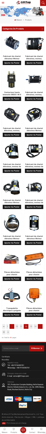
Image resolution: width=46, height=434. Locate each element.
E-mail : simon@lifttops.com (18, 376)
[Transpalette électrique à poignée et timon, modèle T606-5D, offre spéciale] (11, 295)
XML (34, 417)
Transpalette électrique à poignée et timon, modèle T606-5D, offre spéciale (12, 309)
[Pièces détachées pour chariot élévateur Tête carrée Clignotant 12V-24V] (34, 259)
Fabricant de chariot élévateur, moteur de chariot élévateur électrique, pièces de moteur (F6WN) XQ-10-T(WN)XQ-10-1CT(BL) (12, 165)
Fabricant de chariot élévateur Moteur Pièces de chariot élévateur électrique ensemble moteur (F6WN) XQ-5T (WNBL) (12, 201)
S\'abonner (35, 348)
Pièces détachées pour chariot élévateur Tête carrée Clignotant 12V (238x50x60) (12, 273)
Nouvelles (5, 360)
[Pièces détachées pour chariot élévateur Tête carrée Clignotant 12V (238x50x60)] (11, 259)
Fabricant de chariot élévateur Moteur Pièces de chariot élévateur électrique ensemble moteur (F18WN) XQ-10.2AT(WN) (12, 237)
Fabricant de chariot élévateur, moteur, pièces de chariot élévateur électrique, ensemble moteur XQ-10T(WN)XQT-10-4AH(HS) (12, 129)
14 (35, 326)
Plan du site (19, 417)
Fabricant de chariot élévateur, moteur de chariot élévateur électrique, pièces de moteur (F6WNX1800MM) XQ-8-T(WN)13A (34, 165)
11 (21, 326)
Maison (19, 20)
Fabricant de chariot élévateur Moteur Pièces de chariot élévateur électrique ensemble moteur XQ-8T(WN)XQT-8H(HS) (34, 129)
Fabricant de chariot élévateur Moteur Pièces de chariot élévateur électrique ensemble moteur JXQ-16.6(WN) (12, 57)
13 (31, 326)
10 (17, 326)
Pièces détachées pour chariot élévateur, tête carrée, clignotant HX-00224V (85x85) (34, 309)
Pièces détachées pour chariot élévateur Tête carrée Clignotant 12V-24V (34, 273)
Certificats (6, 357)
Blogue (27, 417)
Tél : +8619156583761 (15, 365)
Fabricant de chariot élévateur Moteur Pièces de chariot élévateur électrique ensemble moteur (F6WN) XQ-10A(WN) (34, 237)
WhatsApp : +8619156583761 (18, 368)
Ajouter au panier (11, 63)
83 (4, 332)
